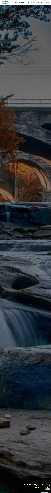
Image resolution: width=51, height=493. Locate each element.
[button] (16, 2)
